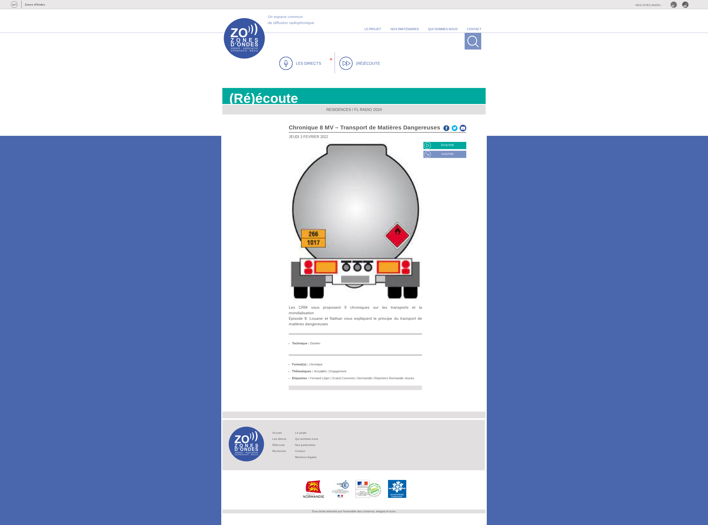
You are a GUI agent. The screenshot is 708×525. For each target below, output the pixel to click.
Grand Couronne (343, 378)
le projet (373, 29)
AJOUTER (447, 154)
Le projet (300, 432)
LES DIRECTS (308, 63)
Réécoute (278, 444)
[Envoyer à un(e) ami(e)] (463, 127)
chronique (315, 364)
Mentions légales (306, 457)
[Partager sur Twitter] (454, 127)
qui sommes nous (442, 29)
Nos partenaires (305, 444)
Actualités (320, 371)
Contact (300, 451)
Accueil (277, 432)
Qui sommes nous (306, 438)
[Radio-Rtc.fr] (675, 4)
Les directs (279, 438)
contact (474, 29)
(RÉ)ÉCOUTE (368, 63)
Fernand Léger (320, 378)
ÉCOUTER (447, 145)
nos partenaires (405, 29)
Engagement (337, 371)
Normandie (364, 378)
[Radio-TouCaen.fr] (686, 4)
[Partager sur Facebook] (446, 127)
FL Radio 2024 (368, 109)
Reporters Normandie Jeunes (394, 378)
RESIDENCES (338, 109)
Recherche (279, 451)
